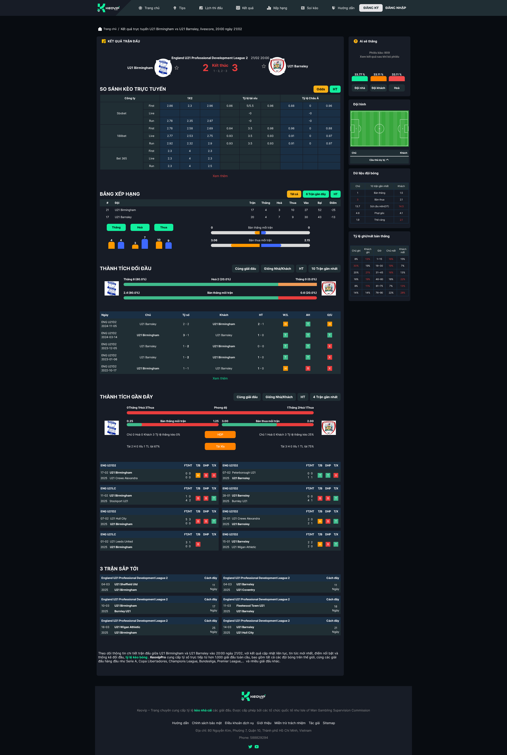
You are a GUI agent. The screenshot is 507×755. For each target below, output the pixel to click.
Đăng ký (371, 8)
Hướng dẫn (180, 723)
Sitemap (329, 723)
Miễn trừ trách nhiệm (290, 723)
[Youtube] (256, 747)
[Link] (108, 8)
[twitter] (250, 747)
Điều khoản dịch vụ (239, 723)
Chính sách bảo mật (207, 723)
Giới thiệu (264, 723)
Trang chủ (109, 29)
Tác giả (314, 723)
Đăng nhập (395, 8)
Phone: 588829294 (253, 738)
